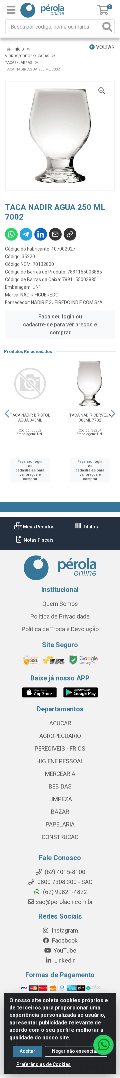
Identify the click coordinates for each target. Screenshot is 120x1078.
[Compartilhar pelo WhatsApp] (11, 234)
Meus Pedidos (38, 526)
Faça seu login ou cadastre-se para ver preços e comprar (60, 324)
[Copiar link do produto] (70, 234)
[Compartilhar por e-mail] (55, 234)
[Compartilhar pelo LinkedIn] (40, 234)
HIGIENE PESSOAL (60, 761)
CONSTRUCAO (60, 837)
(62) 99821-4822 (64, 892)
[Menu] (11, 10)
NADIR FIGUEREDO (39, 294)
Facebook (64, 940)
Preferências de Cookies (43, 1064)
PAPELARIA (60, 824)
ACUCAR (60, 723)
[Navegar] (7, 414)
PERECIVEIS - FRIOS (60, 748)
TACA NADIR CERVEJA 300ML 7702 (90, 418)
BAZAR (60, 811)
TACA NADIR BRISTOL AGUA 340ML (30, 418)
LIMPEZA (60, 799)
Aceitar (27, 1051)
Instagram (64, 930)
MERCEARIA (60, 774)
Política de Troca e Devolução (60, 629)
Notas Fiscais (38, 540)
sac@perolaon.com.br (64, 902)
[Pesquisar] (107, 27)
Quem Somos (60, 604)
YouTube (64, 950)
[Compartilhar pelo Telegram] (26, 234)
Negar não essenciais (76, 1051)
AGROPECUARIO (60, 736)
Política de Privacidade (60, 616)
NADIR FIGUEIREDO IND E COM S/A (67, 302)
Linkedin (64, 960)
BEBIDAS (60, 786)
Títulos (90, 526)
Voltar (105, 47)
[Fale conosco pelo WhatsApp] (103, 1045)
